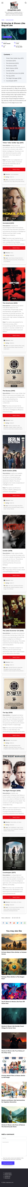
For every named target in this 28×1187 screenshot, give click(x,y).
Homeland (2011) (11, 60)
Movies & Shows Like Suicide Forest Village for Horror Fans (12, 1027)
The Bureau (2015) (11, 65)
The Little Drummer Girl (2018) (15, 73)
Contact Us (7, 1176)
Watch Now (16, 169)
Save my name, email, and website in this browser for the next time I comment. (13, 1159)
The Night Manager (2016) (13, 78)
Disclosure (7, 1177)
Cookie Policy (8, 1173)
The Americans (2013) (12, 63)
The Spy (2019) (10, 76)
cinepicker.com (14, 10)
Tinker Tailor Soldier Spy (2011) (15, 58)
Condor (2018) (10, 70)
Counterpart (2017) (11, 81)
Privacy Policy (8, 1174)
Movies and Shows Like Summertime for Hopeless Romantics (13, 1101)
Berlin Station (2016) (12, 68)
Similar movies (7, 36)
